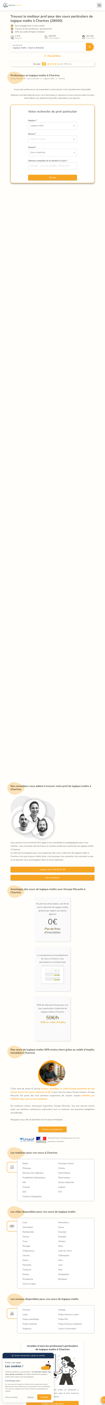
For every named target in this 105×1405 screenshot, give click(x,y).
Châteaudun (63, 1255)
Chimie (61, 1168)
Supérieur (27, 1328)
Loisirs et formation (67, 1328)
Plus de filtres (54, 55)
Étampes (62, 1236)
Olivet (25, 1260)
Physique (27, 1168)
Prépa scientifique (31, 1319)
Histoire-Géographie (32, 1196)
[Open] (74, 126)
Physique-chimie (66, 1163)
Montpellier (63, 1274)
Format (32, 147)
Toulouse (27, 1269)
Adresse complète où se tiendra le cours (48, 160)
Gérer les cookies (11, 1397)
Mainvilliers (63, 1222)
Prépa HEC (63, 1319)
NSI (24, 1182)
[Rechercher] (90, 47)
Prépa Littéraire (30, 1324)
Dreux (61, 1227)
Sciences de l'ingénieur (33, 1173)
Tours (25, 1241)
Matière (32, 120)
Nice (60, 1269)
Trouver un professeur (52, 1129)
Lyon (60, 1265)
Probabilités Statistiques (34, 1177)
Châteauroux (28, 1250)
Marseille (27, 1265)
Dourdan (62, 1232)
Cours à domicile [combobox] (37, 152)
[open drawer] (99, 5)
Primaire (26, 1309)
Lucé (25, 1222)
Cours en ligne (29, 1283)
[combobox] (49, 125)
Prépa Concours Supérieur (70, 1324)
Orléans (62, 1241)
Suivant (52, 177)
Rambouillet (28, 1232)
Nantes (26, 1274)
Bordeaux (62, 1279)
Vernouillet (28, 1227)
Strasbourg (28, 1279)
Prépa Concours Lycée (68, 1314)
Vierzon (26, 1255)
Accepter (44, 1397)
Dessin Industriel (66, 1182)
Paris (60, 1260)
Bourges (26, 1246)
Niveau (32, 134)
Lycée (25, 1314)
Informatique (64, 1173)
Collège (61, 1309)
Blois (60, 1246)
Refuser (31, 1397)
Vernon (26, 1236)
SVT (60, 1191)
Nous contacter (52, 877)
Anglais (61, 1187)
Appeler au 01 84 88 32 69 (52, 869)
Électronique (64, 1177)
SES (24, 1191)
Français (26, 1187)
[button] (52, 46)
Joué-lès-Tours (65, 1250)
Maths (25, 1163)
